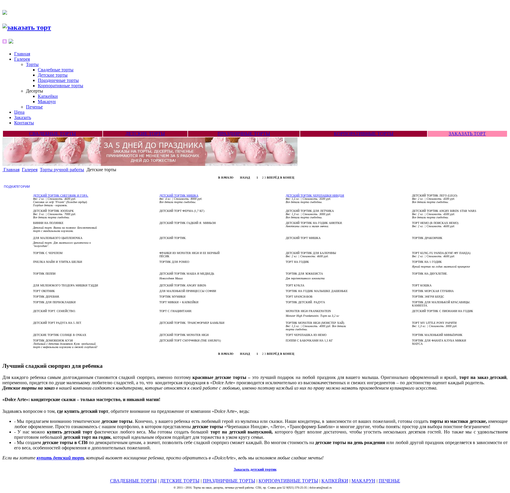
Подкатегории (17, 186)
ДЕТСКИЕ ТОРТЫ (145, 133)
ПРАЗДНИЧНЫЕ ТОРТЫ (244, 133)
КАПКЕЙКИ (334, 480)
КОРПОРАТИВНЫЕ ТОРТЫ (363, 133)
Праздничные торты (58, 80)
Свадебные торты (55, 69)
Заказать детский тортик (255, 469)
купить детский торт (60, 457)
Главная (22, 53)
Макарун (47, 101)
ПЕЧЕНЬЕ (389, 480)
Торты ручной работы (62, 169)
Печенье (34, 106)
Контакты (24, 122)
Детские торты (53, 75)
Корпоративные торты (60, 85)
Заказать (22, 117)
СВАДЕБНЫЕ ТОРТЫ (52, 133)
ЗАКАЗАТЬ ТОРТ (467, 133)
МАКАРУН (363, 480)
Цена (19, 112)
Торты (32, 64)
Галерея (22, 59)
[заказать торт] (26, 27)
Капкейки (48, 96)
